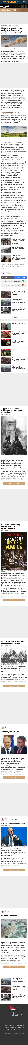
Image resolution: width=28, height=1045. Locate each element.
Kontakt (12, 1025)
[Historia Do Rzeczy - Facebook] (6, 1014)
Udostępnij (21, 277)
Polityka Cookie (17, 1029)
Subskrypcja (20, 1025)
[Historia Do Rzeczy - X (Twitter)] (11, 1014)
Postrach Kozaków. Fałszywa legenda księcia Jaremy (13, 642)
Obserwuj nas (13, 281)
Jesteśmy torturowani (10, 732)
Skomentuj (6, 277)
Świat (15, 273)
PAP (19, 754)
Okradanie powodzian (10, 916)
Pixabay (18, 938)
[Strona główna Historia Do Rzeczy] (5, 6)
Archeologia (8, 10)
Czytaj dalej (14, 483)
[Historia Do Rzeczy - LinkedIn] (17, 1014)
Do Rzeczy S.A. (10, 1033)
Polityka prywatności (17, 1027)
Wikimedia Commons (15, 458)
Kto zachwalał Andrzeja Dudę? (13, 823)
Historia (10, 273)
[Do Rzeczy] (1, 25)
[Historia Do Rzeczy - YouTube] (22, 1014)
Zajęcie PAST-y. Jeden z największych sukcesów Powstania (11, 411)
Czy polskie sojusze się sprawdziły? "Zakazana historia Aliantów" (10, 526)
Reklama (6, 1027)
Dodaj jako (13, 285)
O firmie (6, 1025)
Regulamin (9, 1029)
